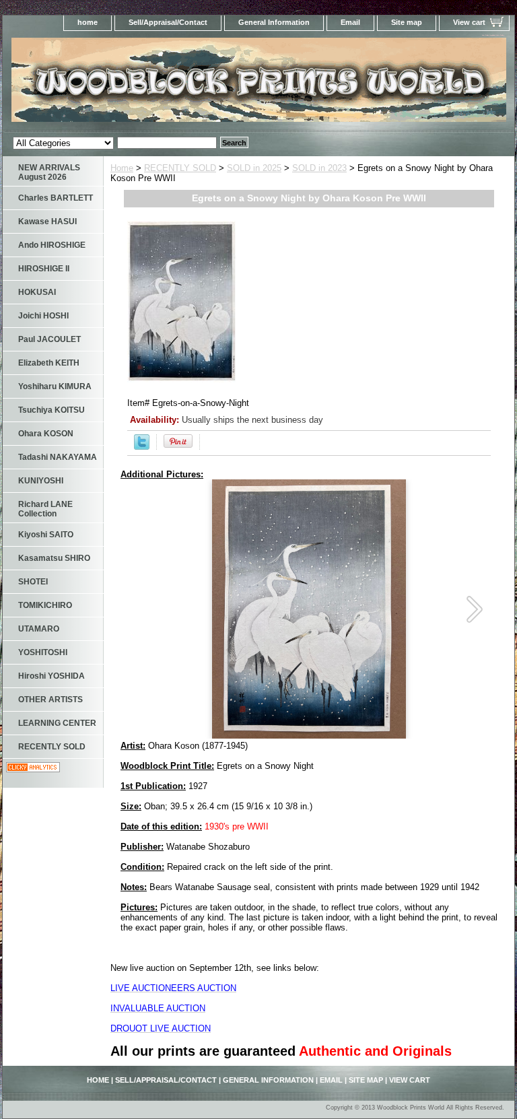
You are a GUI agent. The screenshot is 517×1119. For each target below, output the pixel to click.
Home (121, 168)
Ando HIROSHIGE (51, 245)
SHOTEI (33, 581)
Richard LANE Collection (45, 509)
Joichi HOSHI (43, 315)
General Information (274, 22)
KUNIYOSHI (40, 480)
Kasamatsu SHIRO (54, 558)
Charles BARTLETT (55, 198)
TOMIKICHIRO (45, 605)
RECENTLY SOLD (180, 168)
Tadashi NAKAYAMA (57, 457)
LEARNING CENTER (57, 723)
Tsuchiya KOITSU (51, 410)
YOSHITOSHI (42, 652)
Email (350, 22)
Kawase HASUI (47, 221)
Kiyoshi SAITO (45, 534)
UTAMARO (38, 629)
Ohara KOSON (45, 433)
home (87, 22)
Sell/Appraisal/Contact (168, 22)
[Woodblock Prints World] (171, 84)
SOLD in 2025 (254, 168)
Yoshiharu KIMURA (55, 386)
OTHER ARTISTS (50, 699)
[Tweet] (141, 447)
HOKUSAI (37, 292)
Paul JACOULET (49, 339)
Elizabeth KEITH (48, 363)
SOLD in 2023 (319, 168)
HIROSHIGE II (43, 268)
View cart (469, 22)
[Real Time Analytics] (33, 769)
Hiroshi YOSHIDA (51, 676)
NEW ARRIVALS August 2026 (49, 172)
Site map (406, 22)
